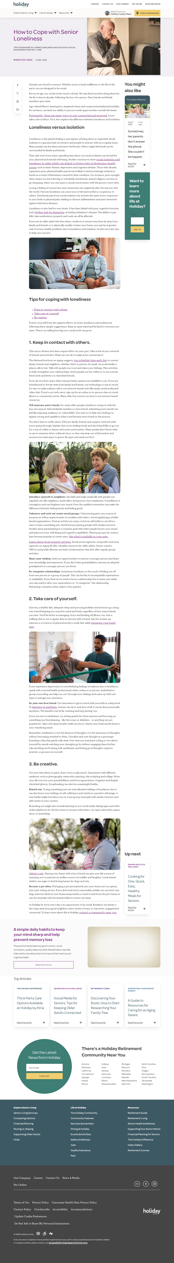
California (86, 1070)
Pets (73, 1155)
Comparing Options (24, 1118)
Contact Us (107, 4)
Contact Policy (22, 1209)
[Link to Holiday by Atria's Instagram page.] (154, 1184)
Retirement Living (137, 1118)
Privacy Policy (40, 1202)
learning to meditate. (44, 707)
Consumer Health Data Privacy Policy (74, 1202)
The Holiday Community (84, 1113)
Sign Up (137, 229)
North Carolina (149, 1064)
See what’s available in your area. (88, 536)
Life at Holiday (46, 12)
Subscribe (44, 1076)
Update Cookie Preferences (30, 1216)
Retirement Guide (137, 1113)
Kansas (105, 1070)
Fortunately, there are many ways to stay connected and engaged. (68, 115)
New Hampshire (129, 1080)
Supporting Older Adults (27, 1134)
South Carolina (149, 1077)
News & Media (71, 1177)
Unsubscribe (42, 1209)
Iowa (104, 1067)
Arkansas (86, 1067)
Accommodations (81, 1209)
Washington (147, 1084)
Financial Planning (23, 1123)
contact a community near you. (98, 912)
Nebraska (126, 1074)
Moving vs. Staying (23, 1129)
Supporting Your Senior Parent (144, 1129)
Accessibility (60, 1209)
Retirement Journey (138, 1150)
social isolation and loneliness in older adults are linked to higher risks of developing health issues (74, 163)
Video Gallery (135, 1145)
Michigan (126, 1064)
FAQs (17, 1139)
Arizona (85, 1064)
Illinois (85, 1084)
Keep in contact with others (51, 309)
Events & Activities (81, 1134)
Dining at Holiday (80, 1129)
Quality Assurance (81, 1150)
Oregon (145, 1070)
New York (126, 1084)
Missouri (126, 1067)
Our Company (122, 4)
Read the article (44, 965)
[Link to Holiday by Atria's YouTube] (137, 1184)
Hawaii (85, 1080)
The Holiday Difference (140, 1139)
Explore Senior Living (23, 12)
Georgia (85, 1077)
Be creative (40, 317)
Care (73, 1145)
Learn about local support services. (50, 541)
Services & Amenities (82, 1123)
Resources (64, 12)
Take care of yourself (46, 313)
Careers (95, 4)
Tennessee (147, 1080)
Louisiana (106, 1077)
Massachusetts (109, 1084)
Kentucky (106, 1074)
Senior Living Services (26, 1113)
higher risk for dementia (49, 212)
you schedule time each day (90, 360)
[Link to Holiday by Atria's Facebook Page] (146, 1184)
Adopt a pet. (36, 873)
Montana (126, 1070)
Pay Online (137, 4)
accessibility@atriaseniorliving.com (68, 1242)
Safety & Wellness (80, 1139)
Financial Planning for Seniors (144, 1134)
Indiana (105, 1064)
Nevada (125, 1077)
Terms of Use (21, 1202)
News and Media (152, 4)
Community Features (82, 1118)
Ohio (144, 1067)
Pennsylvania (148, 1074)
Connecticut (88, 1074)
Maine (104, 1080)
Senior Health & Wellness (141, 1123)
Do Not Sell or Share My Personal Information (41, 1223)
